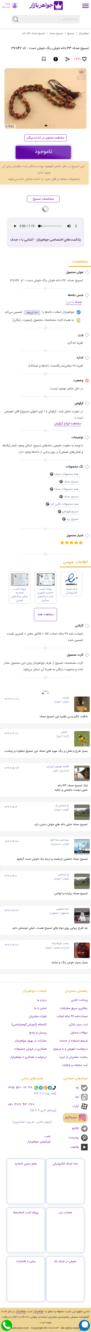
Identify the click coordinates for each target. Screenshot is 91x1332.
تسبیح (70, 33)
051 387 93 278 (21, 1104)
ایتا (77, 1097)
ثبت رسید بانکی (78, 1024)
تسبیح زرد (73, 519)
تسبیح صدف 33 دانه (33, 33)
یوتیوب (74, 1146)
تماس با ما (40, 1008)
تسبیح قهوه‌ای (70, 511)
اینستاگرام (71, 1117)
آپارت (76, 1106)
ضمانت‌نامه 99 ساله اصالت (72, 1016)
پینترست (73, 1137)
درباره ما (42, 1000)
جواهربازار (84, 33)
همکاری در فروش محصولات (30, 1049)
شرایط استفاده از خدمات (73, 1040)
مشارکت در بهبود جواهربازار (31, 1040)
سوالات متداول (79, 1032)
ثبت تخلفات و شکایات (75, 1065)
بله (77, 1087)
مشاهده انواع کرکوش (67, 424)
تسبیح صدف (56, 33)
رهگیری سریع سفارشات (74, 1008)
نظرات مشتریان (38, 1016)
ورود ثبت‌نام (6, 5)
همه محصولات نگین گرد (64, 504)
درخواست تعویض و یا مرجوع (70, 1049)
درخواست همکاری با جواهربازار (28, 1057)
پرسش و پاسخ (38, 1032)
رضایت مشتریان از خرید (73, 1057)
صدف (74, 302)
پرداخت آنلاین (79, 1000)
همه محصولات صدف (66, 474)
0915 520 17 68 (20, 1087)
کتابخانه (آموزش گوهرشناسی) (29, 1024)
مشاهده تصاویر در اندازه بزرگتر (45, 137)
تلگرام (75, 1128)
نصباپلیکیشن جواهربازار (39, 1139)
